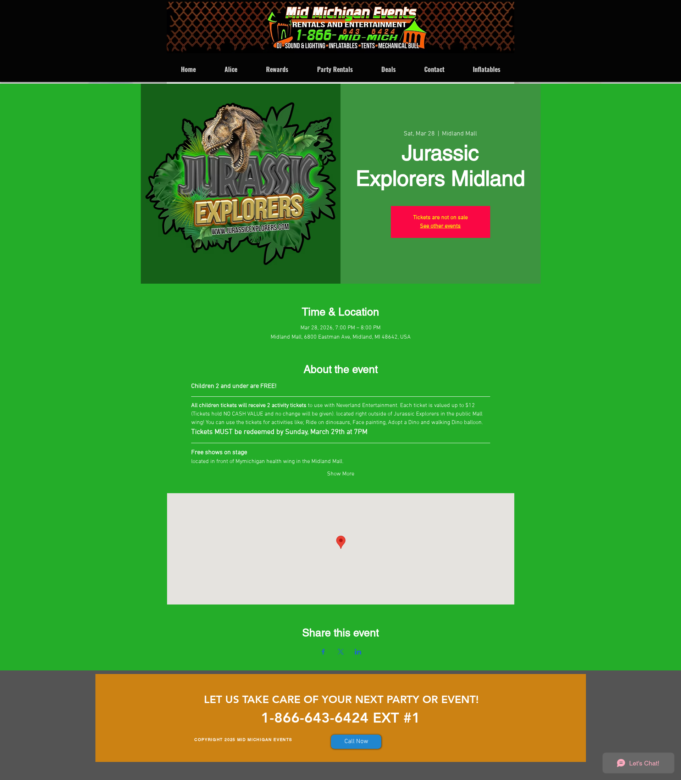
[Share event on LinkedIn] (358, 651)
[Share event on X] (340, 651)
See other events (440, 226)
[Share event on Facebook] (323, 651)
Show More (340, 474)
